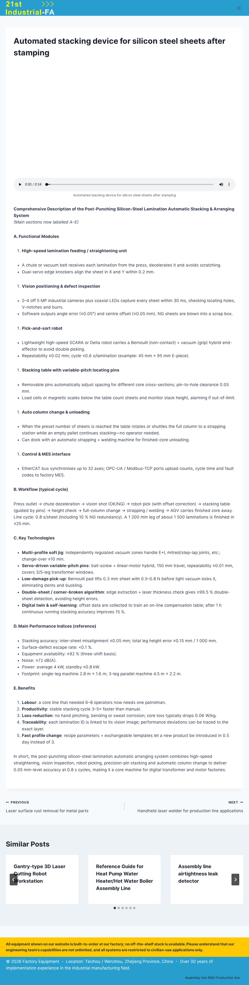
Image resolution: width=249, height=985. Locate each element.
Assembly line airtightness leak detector (198, 874)
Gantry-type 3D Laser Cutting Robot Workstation (39, 874)
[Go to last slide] (14, 879)
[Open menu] (238, 8)
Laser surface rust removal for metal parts (47, 806)
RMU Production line (224, 978)
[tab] (115, 908)
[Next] (235, 879)
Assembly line (196, 978)
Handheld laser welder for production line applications (190, 806)
